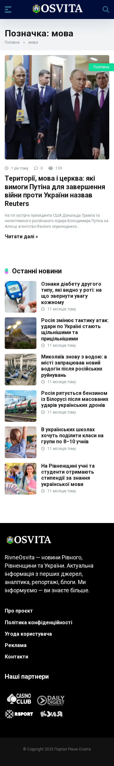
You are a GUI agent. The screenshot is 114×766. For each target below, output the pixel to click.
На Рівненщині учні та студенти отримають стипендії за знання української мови (68, 475)
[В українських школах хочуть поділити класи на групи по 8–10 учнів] (20, 456)
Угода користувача (28, 634)
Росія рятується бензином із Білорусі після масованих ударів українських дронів (74, 399)
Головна (12, 42)
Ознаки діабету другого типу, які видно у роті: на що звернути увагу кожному (71, 293)
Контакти (16, 657)
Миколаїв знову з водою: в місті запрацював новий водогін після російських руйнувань (74, 366)
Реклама (16, 645)
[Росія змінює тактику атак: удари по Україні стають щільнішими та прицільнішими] (20, 347)
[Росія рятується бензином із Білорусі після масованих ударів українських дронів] (20, 420)
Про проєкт (19, 611)
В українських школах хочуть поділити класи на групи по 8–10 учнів (72, 436)
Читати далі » (21, 237)
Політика (101, 67)
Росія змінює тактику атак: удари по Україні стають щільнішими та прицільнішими (75, 329)
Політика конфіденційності (38, 623)
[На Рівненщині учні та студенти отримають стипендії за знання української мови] (20, 493)
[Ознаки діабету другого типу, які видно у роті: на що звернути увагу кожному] (20, 311)
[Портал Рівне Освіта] (57, 9)
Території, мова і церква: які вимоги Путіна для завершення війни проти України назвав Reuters (55, 191)
